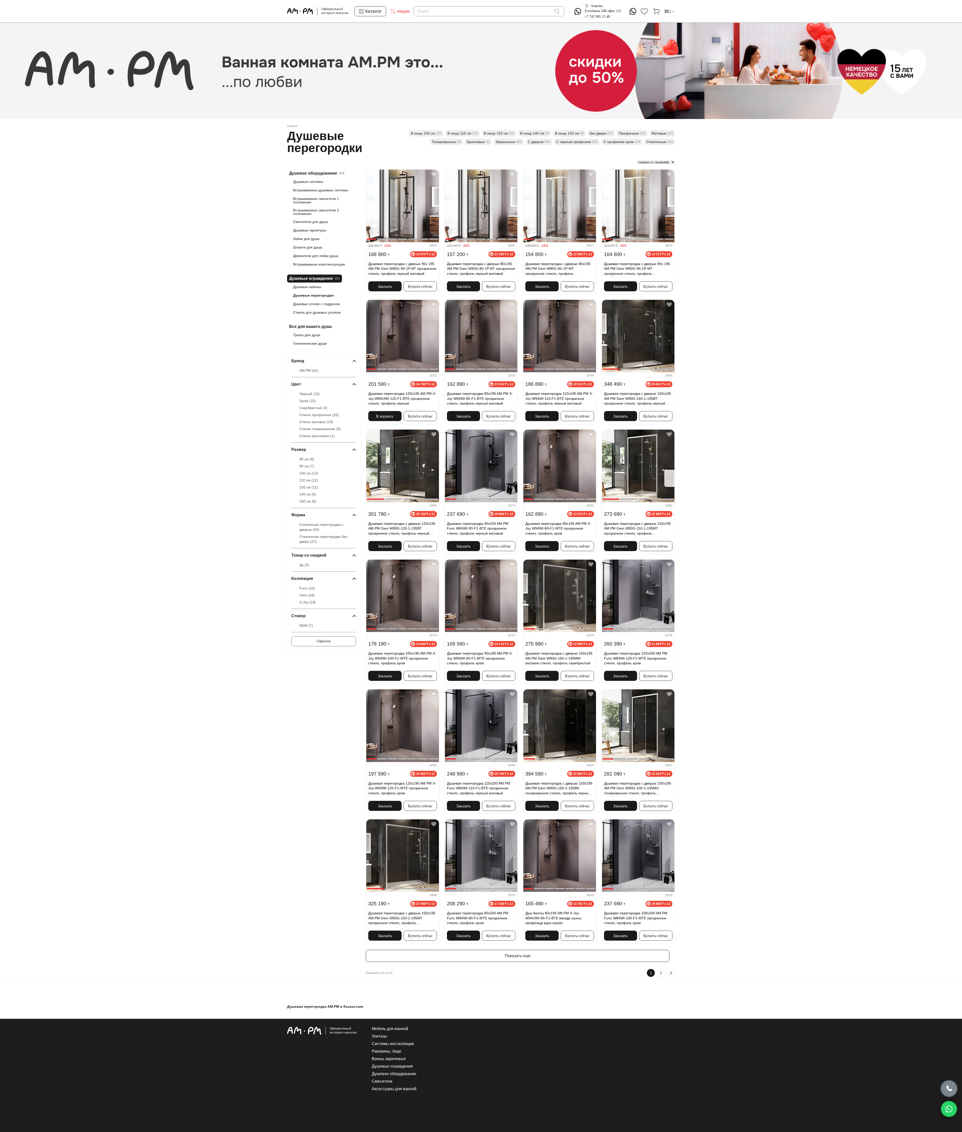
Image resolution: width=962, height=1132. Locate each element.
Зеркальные (509, 142)
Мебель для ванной (390, 1029)
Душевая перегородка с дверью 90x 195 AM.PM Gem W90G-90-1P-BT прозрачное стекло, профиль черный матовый (402, 269)
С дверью (539, 142)
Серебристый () (313, 408)
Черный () (309, 394)
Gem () (307, 595)
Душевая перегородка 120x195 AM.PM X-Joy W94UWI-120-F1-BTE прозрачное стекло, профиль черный (402, 398)
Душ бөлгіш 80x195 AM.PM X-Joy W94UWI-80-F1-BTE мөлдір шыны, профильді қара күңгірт (553, 918)
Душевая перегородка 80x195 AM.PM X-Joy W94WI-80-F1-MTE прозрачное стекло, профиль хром (558, 528)
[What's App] (577, 11)
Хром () (307, 401)
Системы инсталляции (393, 1044)
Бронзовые (478, 142)
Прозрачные (632, 133)
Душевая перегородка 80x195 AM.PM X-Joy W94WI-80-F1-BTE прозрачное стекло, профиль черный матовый (480, 398)
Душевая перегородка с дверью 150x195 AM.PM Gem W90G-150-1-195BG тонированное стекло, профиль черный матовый (558, 789)
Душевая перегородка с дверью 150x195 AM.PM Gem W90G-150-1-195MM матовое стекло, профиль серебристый (558, 658)
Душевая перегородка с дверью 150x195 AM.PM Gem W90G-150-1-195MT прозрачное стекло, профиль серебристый (401, 919)
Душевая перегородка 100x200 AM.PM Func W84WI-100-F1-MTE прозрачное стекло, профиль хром (635, 918)
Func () (307, 588)
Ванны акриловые (389, 1059)
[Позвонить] (949, 1089)
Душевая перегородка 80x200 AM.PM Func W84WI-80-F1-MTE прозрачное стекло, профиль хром (477, 918)
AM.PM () (308, 370)
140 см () (307, 494)
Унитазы (379, 1036)
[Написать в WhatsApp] (949, 1109)
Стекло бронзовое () (317, 436)
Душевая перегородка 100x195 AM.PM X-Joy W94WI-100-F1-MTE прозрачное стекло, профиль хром (402, 658)
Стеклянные (659, 142)
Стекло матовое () (316, 422)
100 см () (308, 473)
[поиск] (557, 11)
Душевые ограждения (392, 1066)
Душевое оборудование (394, 1074)
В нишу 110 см (462, 133)
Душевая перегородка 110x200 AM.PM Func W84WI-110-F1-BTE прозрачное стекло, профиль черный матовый (478, 788)
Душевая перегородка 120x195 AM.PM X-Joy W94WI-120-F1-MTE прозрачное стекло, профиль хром (402, 788)
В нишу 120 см (499, 133)
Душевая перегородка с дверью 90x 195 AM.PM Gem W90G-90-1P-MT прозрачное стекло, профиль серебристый (637, 269)
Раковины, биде (386, 1051)
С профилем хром (622, 142)
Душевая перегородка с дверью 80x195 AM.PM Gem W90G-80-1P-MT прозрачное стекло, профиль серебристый (557, 269)
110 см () (308, 480)
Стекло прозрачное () (319, 415)
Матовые (662, 133)
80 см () (306, 459)
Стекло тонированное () (320, 429)
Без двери (601, 133)
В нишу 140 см (534, 133)
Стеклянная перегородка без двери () (323, 539)
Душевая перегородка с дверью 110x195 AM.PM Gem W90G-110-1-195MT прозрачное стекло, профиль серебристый (637, 529)
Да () (304, 565)
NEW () (306, 625)
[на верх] (670, 1089)
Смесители (382, 1081)
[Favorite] (433, 174)
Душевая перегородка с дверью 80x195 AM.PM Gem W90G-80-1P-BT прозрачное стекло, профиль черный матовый (481, 269)
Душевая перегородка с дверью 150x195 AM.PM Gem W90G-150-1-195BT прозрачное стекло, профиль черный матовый (637, 399)
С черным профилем (576, 142)
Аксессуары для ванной (394, 1089)
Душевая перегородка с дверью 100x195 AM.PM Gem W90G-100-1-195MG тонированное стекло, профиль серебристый (637, 789)
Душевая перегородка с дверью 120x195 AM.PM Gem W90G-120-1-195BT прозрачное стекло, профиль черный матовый (401, 529)
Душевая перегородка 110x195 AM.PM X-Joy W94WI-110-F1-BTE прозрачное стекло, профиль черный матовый (559, 398)
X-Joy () (307, 602)
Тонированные (446, 142)
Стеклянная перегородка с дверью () (321, 527)
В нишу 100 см (426, 133)
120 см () (308, 487)
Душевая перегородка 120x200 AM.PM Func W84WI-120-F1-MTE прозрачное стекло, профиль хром (635, 658)
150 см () (307, 501)
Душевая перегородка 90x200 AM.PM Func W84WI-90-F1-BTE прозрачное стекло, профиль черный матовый (477, 528)
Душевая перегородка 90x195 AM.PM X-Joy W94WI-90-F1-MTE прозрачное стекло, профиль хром (480, 658)
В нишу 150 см (569, 133)
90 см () (306, 466)
